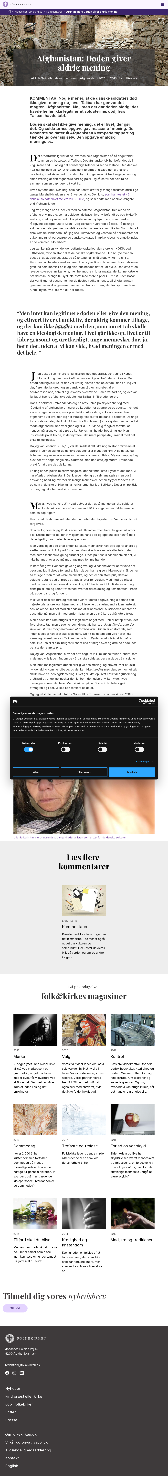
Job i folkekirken (19, 1404)
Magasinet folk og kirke (28, 11)
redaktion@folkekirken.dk (22, 1365)
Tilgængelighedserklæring (28, 1450)
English (11, 1466)
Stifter (10, 1412)
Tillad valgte (84, 772)
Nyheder (12, 1388)
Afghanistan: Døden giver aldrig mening (91, 11)
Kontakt (12, 1458)
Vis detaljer (142, 761)
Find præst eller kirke (23, 1396)
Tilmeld (15, 1308)
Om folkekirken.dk (21, 1434)
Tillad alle (132, 772)
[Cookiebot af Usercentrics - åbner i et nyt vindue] (141, 701)
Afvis (36, 772)
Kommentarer (54, 11)
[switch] (65, 749)
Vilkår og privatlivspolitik (26, 1442)
